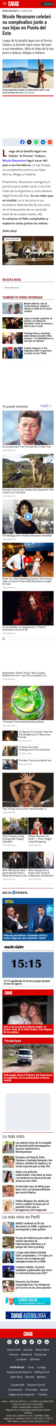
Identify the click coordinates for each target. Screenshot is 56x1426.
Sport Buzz (16, 1377)
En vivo (48, 4)
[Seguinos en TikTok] (32, 1342)
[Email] (50, 142)
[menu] (4, 4)
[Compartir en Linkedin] (43, 142)
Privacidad (31, 1389)
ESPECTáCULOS (9, 11)
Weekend (26, 1354)
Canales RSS (17, 1385)
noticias (28, 902)
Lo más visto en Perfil (21, 1217)
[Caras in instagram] (9, 1342)
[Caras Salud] (28, 1304)
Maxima (41, 1377)
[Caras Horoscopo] (28, 1318)
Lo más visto (13, 1136)
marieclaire (28, 947)
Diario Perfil (13, 1349)
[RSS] (39, 1342)
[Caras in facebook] (17, 1342)
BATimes (35, 1359)
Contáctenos (15, 1389)
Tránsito (42, 1394)
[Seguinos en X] (24, 1342)
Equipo (44, 1389)
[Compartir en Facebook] (22, 142)
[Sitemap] (47, 1342)
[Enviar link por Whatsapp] (36, 142)
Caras (31, 1367)
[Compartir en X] (29, 142)
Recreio (30, 1377)
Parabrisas (41, 1354)
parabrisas (28, 1041)
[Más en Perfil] (20, 893)
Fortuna (13, 1354)
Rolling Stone (41, 1372)
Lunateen (21, 1359)
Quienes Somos (36, 1385)
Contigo (41, 1367)
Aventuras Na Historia (19, 1372)
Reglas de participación (22, 1394)
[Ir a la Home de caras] (13, 5)
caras (28, 993)
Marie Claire (42, 1349)
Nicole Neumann (14, 160)
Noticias (28, 1349)
